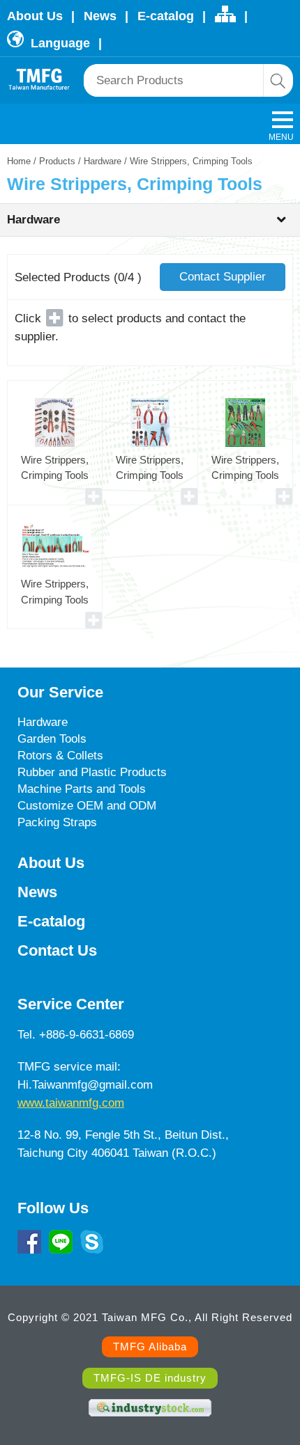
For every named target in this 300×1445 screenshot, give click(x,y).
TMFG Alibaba (150, 1346)
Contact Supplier (222, 276)
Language (58, 43)
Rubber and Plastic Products (92, 772)
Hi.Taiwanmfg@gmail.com (85, 1084)
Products (57, 161)
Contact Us (57, 950)
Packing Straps (57, 822)
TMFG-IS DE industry (150, 1378)
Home (19, 161)
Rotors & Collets (60, 755)
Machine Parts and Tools (81, 789)
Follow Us (53, 1208)
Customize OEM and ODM (86, 805)
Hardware (102, 161)
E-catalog (165, 16)
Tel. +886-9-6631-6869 (75, 1034)
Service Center (70, 1004)
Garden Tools (52, 738)
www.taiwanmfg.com (70, 1103)
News (100, 16)
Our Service (60, 692)
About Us (35, 16)
